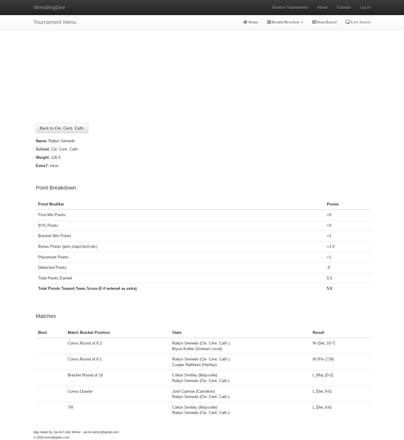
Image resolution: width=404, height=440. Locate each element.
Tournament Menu (54, 22)
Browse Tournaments (290, 7)
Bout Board (326, 22)
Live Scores (360, 22)
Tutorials (343, 7)
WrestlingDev (49, 7)
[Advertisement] (202, 71)
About (322, 7)
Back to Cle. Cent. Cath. (62, 128)
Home (253, 22)
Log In (365, 7)
